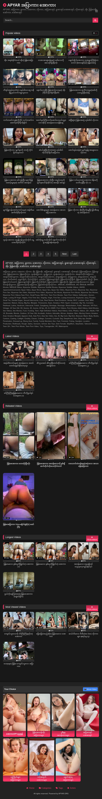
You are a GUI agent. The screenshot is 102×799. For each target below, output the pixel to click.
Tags (61, 788)
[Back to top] (94, 791)
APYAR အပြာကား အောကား (31, 5)
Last (74, 254)
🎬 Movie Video (90, 689)
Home (31, 788)
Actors (73, 788)
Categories (46, 788)
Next (64, 254)
